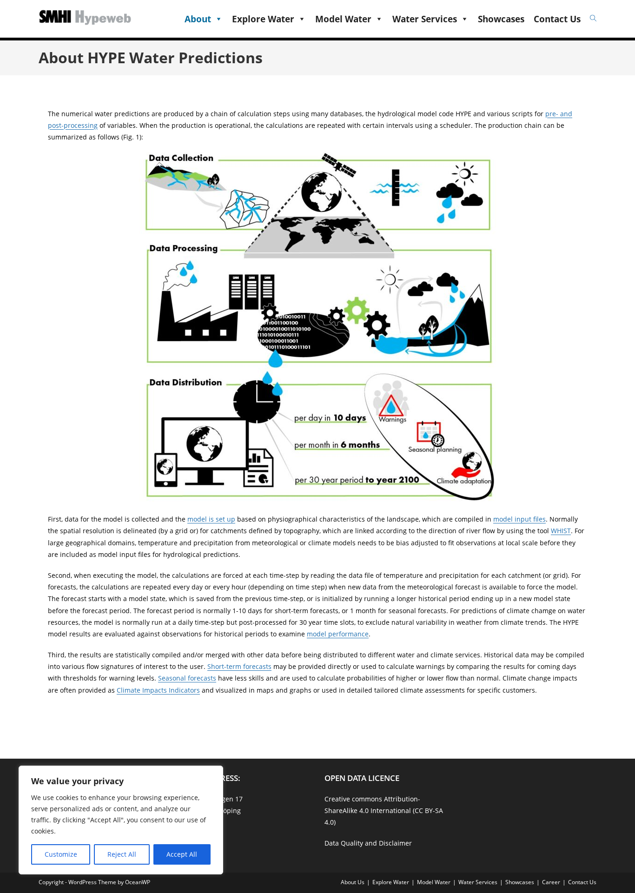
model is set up (211, 519)
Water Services (424, 19)
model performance (338, 633)
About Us (352, 882)
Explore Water (263, 19)
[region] (121, 820)
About (198, 19)
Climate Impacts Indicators (158, 690)
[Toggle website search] (592, 18)
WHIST (561, 530)
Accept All (181, 854)
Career (551, 882)
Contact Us (557, 19)
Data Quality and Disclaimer (368, 843)
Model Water (343, 19)
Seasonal (173, 678)
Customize (61, 854)
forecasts (202, 678)
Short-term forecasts (239, 666)
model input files (519, 519)
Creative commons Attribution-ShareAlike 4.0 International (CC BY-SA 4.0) (383, 810)
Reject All (121, 854)
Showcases (501, 19)
